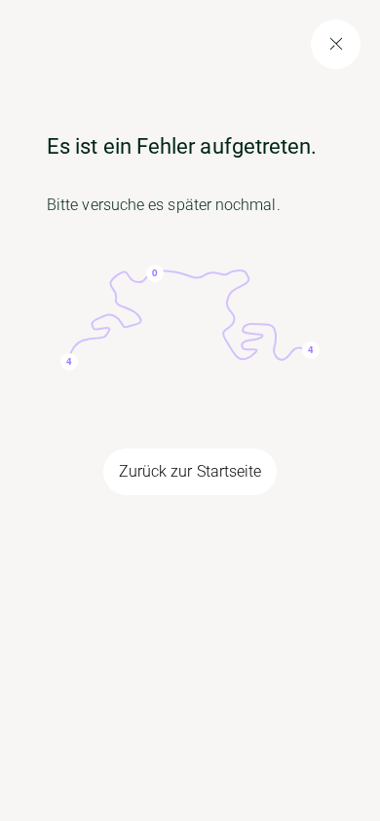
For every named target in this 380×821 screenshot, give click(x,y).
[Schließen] (336, 44)
